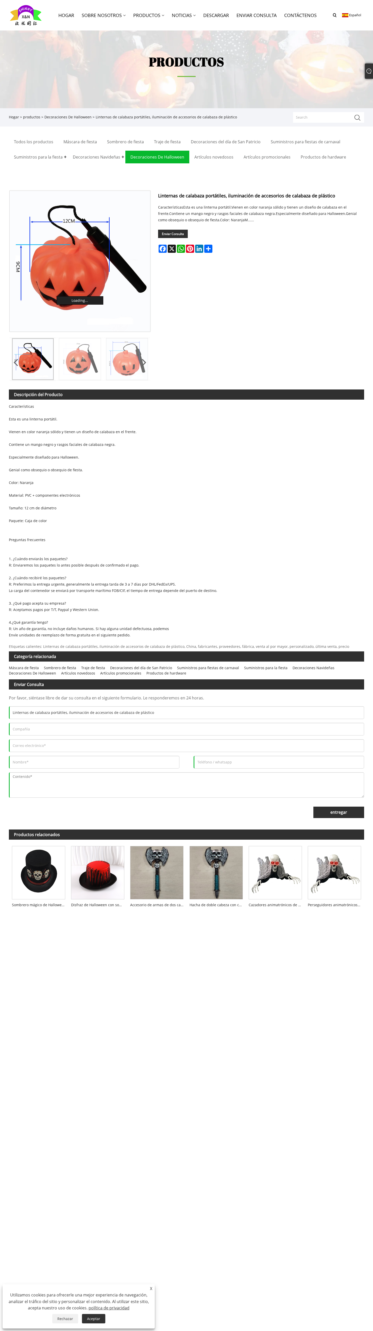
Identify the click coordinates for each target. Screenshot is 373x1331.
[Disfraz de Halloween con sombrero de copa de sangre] (97, 871)
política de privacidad (109, 1308)
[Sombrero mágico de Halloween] (38, 871)
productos (31, 117)
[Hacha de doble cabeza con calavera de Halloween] (216, 871)
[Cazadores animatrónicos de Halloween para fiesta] (275, 871)
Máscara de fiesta (24, 667)
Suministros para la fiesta (265, 667)
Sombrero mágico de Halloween (39, 904)
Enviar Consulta (173, 234)
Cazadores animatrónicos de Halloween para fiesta (277, 904)
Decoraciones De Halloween (68, 117)
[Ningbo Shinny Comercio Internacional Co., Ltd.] (26, 14)
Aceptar (93, 1318)
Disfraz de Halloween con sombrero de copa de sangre (99, 904)
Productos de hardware (166, 673)
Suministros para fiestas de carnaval (208, 667)
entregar (338, 812)
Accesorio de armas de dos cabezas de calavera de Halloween (158, 904)
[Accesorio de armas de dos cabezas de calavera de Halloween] (157, 871)
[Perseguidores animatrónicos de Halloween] (334, 871)
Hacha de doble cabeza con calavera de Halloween (218, 904)
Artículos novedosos (78, 673)
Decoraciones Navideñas (313, 667)
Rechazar (65, 1318)
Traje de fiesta (93, 667)
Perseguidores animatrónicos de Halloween (336, 904)
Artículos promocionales (120, 673)
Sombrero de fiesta (60, 667)
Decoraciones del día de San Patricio (141, 667)
